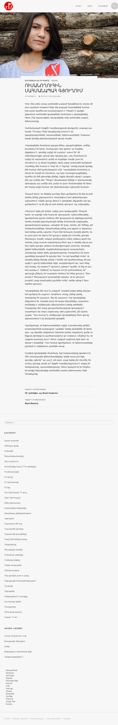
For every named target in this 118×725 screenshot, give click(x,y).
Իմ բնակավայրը (11, 472)
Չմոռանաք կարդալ (13, 612)
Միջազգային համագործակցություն (20, 581)
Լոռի (8, 686)
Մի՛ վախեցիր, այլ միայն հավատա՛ (41, 391)
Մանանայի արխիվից (13, 555)
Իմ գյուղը (45, 81)
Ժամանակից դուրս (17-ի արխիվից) (20, 466)
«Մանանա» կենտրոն (19, 719)
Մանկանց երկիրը (12, 560)
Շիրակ (9, 691)
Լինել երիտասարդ (12, 503)
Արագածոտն (11, 670)
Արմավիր (10, 675)
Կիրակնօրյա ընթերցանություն (17, 513)
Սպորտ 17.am (10, 617)
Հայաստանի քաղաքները (15, 534)
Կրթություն (9, 518)
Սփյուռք (9, 699)
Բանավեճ (8, 451)
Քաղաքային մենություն (14, 641)
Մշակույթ (8, 586)
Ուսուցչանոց (10, 607)
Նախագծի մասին (53, 719)
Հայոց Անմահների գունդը (15, 539)
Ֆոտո (89, 6)
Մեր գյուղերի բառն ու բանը (16, 575)
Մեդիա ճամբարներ (13, 565)
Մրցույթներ (9, 591)
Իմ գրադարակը (11, 482)
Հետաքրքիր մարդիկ (13, 549)
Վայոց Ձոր (10, 701)
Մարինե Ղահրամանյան (50, 96)
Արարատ (10, 673)
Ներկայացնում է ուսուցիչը (15, 596)
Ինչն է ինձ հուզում (12, 498)
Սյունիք (9, 696)
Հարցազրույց (10, 544)
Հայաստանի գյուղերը (13, 529)
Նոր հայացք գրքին (12, 601)
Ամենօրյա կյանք (11, 446)
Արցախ (9, 678)
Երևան (9, 683)
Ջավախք (10, 693)
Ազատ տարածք (11, 440)
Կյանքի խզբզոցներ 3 (13, 657)
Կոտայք (9, 688)
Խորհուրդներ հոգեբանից (15, 508)
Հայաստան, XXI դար (13, 523)
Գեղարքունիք (12, 680)
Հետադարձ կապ (37, 719)
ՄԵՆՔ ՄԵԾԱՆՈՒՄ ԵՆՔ (15, 636)
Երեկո (7, 646)
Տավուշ (9, 704)
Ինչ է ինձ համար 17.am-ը (15, 492)
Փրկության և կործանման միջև (18, 651)
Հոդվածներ (103, 6)
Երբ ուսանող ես (32, 81)
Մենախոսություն (11, 570)
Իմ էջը (7, 487)
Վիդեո (78, 6)
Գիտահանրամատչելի (14, 456)
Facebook (67, 719)
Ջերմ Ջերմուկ (35, 401)
